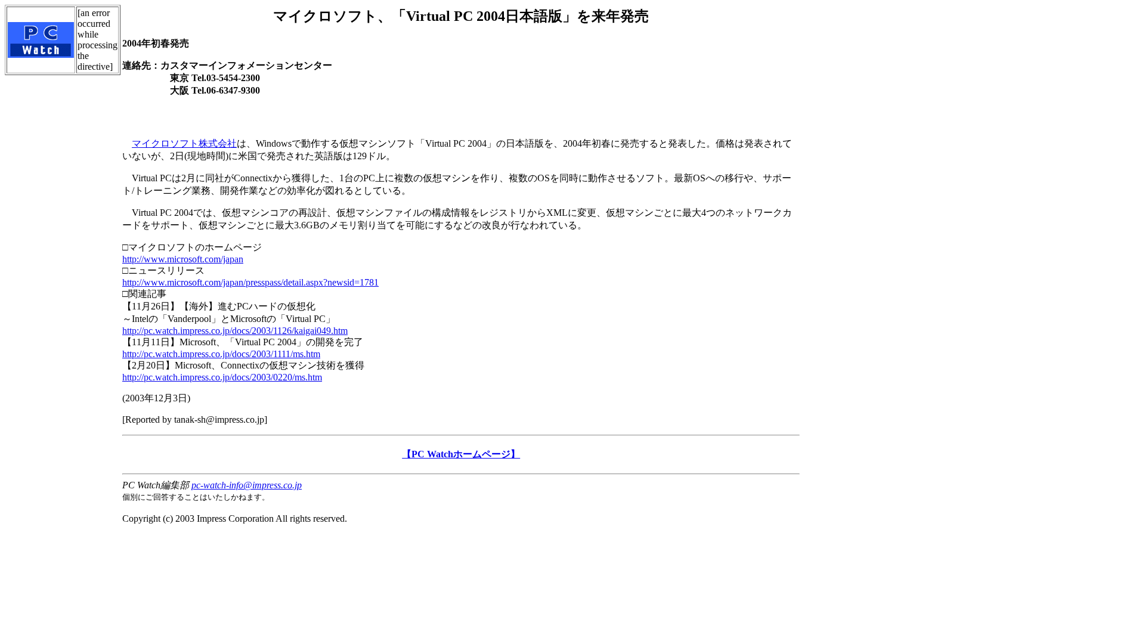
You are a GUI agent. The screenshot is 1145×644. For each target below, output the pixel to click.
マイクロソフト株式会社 (184, 143)
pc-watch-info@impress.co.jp (246, 485)
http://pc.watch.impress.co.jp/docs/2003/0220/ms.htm (222, 377)
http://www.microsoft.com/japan (182, 259)
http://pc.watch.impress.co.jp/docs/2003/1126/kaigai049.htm (235, 331)
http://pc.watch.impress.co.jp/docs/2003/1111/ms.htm (221, 354)
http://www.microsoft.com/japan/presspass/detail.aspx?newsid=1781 (250, 282)
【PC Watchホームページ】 (461, 454)
